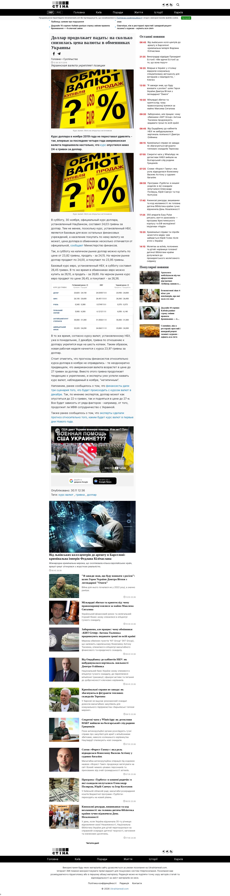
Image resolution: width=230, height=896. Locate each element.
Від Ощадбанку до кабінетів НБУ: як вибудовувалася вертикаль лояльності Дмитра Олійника (164, 133)
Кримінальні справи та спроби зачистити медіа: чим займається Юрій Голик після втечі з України (163, 236)
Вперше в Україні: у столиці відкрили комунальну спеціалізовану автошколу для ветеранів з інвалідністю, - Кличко (163, 74)
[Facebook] (53, 53)
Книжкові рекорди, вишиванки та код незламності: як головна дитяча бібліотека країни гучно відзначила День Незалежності (163, 204)
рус (59, 12)
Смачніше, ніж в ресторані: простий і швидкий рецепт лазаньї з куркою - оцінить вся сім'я (144, 27)
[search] (178, 5)
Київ (99, 12)
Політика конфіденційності (102, 883)
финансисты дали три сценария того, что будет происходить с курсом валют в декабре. (91, 390)
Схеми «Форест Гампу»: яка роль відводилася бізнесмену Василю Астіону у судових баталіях (162, 173)
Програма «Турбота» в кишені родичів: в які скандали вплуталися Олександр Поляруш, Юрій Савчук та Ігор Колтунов (163, 189)
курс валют (66, 494)
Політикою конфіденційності (129, 18)
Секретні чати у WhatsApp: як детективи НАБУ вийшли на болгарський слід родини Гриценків (163, 158)
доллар (91, 494)
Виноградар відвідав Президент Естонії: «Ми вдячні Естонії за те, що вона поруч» (164, 59)
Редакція (124, 883)
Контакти (137, 883)
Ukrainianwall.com (119, 888)
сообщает (77, 245)
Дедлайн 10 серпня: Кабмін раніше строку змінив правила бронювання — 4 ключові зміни (80, 27)
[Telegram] (59, 53)
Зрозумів (186, 18)
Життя (138, 12)
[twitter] (167, 4)
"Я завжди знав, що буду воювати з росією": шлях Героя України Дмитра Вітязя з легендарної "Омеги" (163, 89)
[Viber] (64, 53)
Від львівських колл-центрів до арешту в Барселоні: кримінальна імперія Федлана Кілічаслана (164, 46)
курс (103, 145)
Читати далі (92, 843)
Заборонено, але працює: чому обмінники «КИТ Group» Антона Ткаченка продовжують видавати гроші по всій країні (164, 118)
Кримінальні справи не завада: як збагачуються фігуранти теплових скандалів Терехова (163, 145)
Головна (79, 12)
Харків (178, 12)
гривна (80, 494)
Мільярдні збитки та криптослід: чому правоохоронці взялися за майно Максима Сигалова (161, 104)
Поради (118, 12)
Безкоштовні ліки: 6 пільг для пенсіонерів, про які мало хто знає (147, 20)
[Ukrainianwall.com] (60, 4)
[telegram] (163, 4)
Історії (158, 12)
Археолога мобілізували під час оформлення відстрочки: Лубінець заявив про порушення (80, 20)
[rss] (171, 4)
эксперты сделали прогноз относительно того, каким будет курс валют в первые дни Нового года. (92, 417)
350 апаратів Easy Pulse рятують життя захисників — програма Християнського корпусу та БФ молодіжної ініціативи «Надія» (162, 220)
